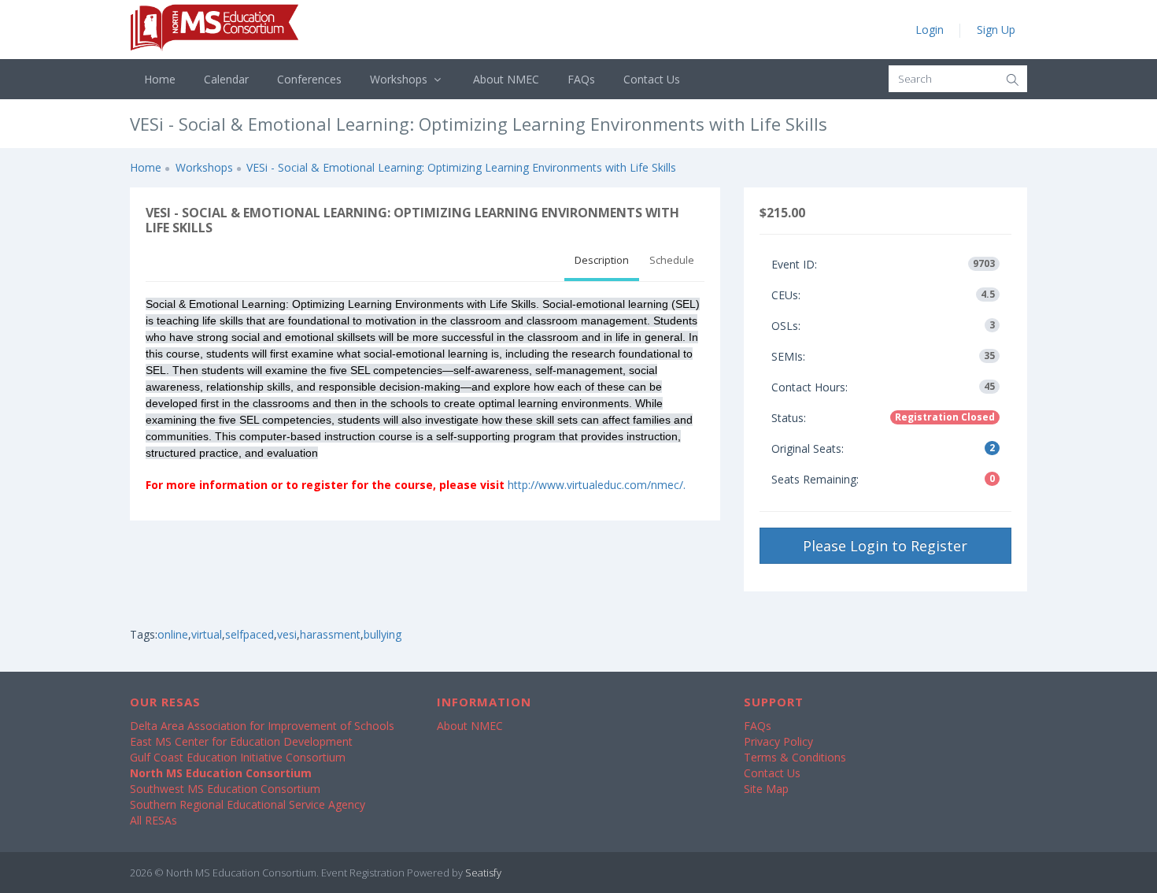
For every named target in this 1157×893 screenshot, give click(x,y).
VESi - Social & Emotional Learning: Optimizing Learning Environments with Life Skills (461, 167)
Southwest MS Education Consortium (225, 788)
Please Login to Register (885, 545)
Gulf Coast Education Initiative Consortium (238, 757)
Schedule (671, 260)
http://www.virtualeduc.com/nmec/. (597, 484)
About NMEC (506, 79)
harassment (330, 634)
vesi (287, 634)
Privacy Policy (778, 741)
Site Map (766, 788)
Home (160, 79)
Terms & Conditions (795, 757)
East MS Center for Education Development (241, 741)
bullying (382, 634)
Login (929, 29)
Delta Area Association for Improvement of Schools (262, 725)
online (172, 634)
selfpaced (249, 634)
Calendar (226, 79)
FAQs (581, 79)
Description (602, 260)
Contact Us (651, 79)
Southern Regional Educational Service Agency (247, 804)
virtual (206, 634)
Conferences (309, 79)
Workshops (400, 79)
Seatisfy (483, 872)
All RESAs (153, 820)
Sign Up (996, 29)
